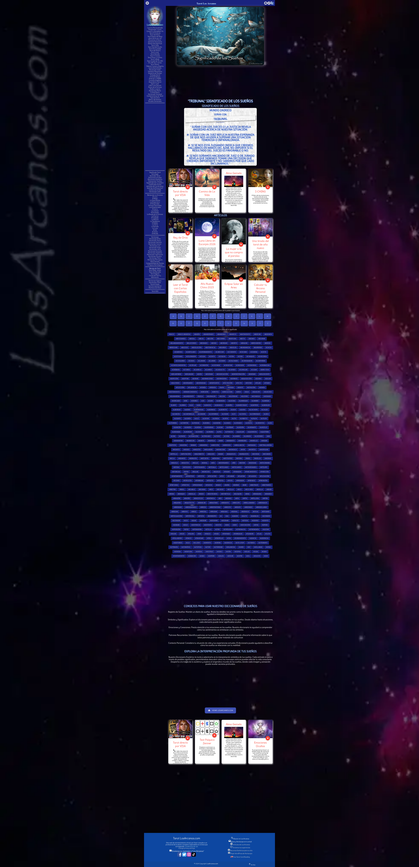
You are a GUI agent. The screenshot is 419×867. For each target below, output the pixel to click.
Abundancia (245, 347)
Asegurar (214, 521)
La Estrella (155, 226)
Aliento (249, 423)
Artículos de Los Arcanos (155, 186)
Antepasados (199, 467)
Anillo (195, 463)
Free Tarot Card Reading (241, 857)
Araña (227, 485)
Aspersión (176, 529)
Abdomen (268, 334)
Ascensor (176, 521)
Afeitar (249, 383)
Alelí (197, 418)
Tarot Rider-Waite (155, 270)
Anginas (268, 458)
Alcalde (264, 410)
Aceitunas (178, 356)
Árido (201, 494)
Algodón (216, 423)
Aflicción (180, 387)
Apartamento (177, 476)
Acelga (202, 356)
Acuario (208, 370)
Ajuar (210, 401)
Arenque (181, 494)
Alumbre (236, 436)
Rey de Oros (180, 237)
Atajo (182, 534)
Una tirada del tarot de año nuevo (260, 244)
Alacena (232, 401)
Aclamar (201, 361)
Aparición (264, 472)
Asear (194, 521)
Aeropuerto (214, 383)
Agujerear (233, 396)
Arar (244, 485)
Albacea (207, 405)
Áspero (265, 525)
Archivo (220, 489)
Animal (204, 463)
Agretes (215, 392)
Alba (198, 405)
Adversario (188, 383)
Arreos (203, 507)
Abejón (210, 339)
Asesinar (224, 521)
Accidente (232, 352)
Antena (176, 467)
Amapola (211, 441)
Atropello (219, 538)
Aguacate (256, 392)
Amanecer (190, 441)
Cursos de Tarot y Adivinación (155, 276)
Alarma (183, 405)
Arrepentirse (215, 507)
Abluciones (191, 343)
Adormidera (222, 379)
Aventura (188, 552)
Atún (229, 538)
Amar (221, 441)
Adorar (195, 379)
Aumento (207, 543)
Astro (217, 529)
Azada (202, 556)
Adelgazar (189, 374)
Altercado (206, 436)
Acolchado (233, 361)
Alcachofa (253, 410)
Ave (248, 547)
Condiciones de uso (191, 846)
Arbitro (172, 489)
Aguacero (268, 392)
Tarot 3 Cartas (155, 56)
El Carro (155, 209)
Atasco (207, 534)
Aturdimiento (240, 538)
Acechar (243, 352)
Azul (248, 556)
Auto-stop (240, 543)
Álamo (173, 405)
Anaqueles (231, 454)
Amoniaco (233, 449)
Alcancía (176, 414)
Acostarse (216, 365)
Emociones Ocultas (155, 178)
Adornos (233, 379)
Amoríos (252, 449)
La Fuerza (155, 216)
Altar (173, 436)
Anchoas (255, 454)
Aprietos (185, 485)
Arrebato (225, 503)
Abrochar (173, 347)
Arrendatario (190, 507)
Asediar (203, 521)
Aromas (228, 498)
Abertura (232, 339)
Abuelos (233, 347)
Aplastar (241, 476)
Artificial (190, 516)
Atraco (188, 538)
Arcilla (230, 489)
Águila (200, 396)
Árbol (182, 489)
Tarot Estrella (155, 54)
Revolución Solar (155, 70)
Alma (270, 423)
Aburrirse (258, 347)
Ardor (269, 489)
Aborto (234, 343)
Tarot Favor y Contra (155, 57)
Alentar (206, 418)
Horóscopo (155, 237)
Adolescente (264, 374)
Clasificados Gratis (155, 185)
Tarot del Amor (155, 35)
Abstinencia (210, 347)
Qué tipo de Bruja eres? (155, 188)
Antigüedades (250, 467)
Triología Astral (155, 75)
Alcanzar (201, 414)
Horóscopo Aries (155, 239)
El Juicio (155, 232)
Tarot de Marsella (155, 272)
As (221, 516)
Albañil (229, 405)
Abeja (201, 339)
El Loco (155, 197)
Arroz (193, 512)
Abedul (192, 339)
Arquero (177, 503)
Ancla (172, 458)
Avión (228, 552)
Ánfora (239, 458)
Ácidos (191, 361)
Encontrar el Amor (155, 40)
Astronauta (240, 529)
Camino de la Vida (155, 190)
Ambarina (203, 445)
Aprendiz (251, 481)
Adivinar (209, 374)
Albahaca (218, 405)
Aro (220, 498)
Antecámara (265, 463)
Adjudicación (222, 374)
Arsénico (245, 512)
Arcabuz (191, 489)
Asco (186, 521)
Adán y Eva (265, 370)
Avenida (177, 552)
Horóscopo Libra (155, 249)
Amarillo (254, 441)
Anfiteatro (227, 458)
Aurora (218, 543)
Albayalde (266, 405)
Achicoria (262, 356)
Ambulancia (239, 445)
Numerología (154, 284)
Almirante (252, 427)
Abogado (203, 343)
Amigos (186, 449)
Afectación (227, 383)
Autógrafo (262, 543)
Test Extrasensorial (155, 286)
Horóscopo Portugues (155, 260)
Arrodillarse (261, 507)
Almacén (177, 427)
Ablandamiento (176, 343)
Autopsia (198, 547)
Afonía (203, 387)
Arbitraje (254, 485)
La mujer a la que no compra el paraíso (234, 252)
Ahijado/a (256, 396)
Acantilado (190, 352)
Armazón (176, 498)
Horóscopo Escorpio (155, 251)
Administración (238, 374)
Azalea (221, 556)
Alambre (255, 401)
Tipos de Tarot (155, 98)
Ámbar (193, 445)
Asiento (265, 521)
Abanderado (208, 334)
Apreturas (174, 485)
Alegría (188, 418)
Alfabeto (243, 418)
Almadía (188, 427)
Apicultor (212, 476)
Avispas (238, 552)
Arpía (245, 498)
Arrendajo (262, 503)
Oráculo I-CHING (155, 78)
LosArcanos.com (212, 864)
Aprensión (263, 481)
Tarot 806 (155, 291)
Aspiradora (197, 529)
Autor (207, 547)
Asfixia (245, 521)
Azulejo (257, 556)
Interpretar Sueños (155, 181)
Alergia (216, 418)
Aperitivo (190, 476)
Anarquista (243, 454)
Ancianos (267, 454)
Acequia (222, 356)
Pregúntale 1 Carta (155, 29)
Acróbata (175, 370)
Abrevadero (256, 343)
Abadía (197, 334)
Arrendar (178, 507)
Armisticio (198, 498)
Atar (199, 534)
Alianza (227, 423)
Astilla (208, 529)
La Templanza (155, 221)
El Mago (155, 199)
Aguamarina (175, 396)
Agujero (244, 396)
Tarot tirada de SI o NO (155, 61)
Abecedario (180, 339)
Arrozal (203, 512)
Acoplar (192, 365)
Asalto (244, 516)
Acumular (243, 370)
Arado (218, 485)
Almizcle (263, 427)
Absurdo (222, 347)
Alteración (193, 436)
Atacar (173, 534)
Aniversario (224, 463)
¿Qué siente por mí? (155, 38)
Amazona (183, 445)
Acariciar (220, 352)
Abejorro (221, 339)
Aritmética (225, 494)
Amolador (208, 449)
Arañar (236, 485)
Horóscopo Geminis (155, 242)
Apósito (210, 481)
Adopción (174, 379)
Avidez (219, 552)
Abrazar (244, 343)
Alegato (177, 418)
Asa (227, 516)
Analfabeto (199, 454)
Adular (268, 379)
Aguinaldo (211, 396)
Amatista (172, 445)
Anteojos (187, 467)
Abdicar (257, 334)
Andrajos (193, 458)
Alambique (243, 401)
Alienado (238, 423)
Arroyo (185, 512)
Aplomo (176, 481)
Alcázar (225, 414)
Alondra (210, 432)
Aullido (196, 543)
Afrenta (213, 387)
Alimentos (260, 423)
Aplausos (252, 476)
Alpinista (229, 432)
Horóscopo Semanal (155, 94)
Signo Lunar (155, 84)
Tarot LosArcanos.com (186, 838)
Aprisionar (197, 485)
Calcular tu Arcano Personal (260, 288)
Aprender (240, 481)
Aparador (237, 472)
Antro (186, 472)
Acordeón (204, 365)
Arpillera (255, 498)
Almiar (220, 427)
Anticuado (224, 467)
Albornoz (211, 410)
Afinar (267, 383)
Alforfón (184, 423)
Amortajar (263, 449)
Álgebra (206, 423)
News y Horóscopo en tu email (240, 842)
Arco (239, 489)
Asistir (218, 525)
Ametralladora (265, 445)
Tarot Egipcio (155, 274)
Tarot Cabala (155, 59)
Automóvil (186, 547)
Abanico (232, 334)
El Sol (155, 230)
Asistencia (195, 525)
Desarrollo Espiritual (155, 43)
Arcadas (202, 489)
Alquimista (252, 432)
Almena (198, 427)
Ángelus (257, 458)
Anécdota (204, 458)
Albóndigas (198, 410)
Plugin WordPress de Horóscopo (240, 853)
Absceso (184, 347)
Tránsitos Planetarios (155, 71)
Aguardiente (189, 396)
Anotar (242, 463)
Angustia (185, 463)
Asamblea (254, 516)
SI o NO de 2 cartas (155, 63)
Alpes (219, 432)
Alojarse (199, 432)
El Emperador (155, 204)
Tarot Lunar (155, 52)
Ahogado (267, 396)
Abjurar (261, 339)
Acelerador (191, 356)
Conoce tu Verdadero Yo (155, 31)
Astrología (154, 174)
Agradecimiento (190, 392)
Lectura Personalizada (155, 28)
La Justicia (155, 211)
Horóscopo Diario (155, 91)
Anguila (174, 463)
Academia (178, 352)
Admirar (252, 374)
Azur (266, 556)
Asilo (185, 525)
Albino (187, 410)
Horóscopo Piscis (155, 258)
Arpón (265, 498)
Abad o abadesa (184, 334)
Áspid (186, 529)
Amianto (176, 449)
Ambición (215, 445)
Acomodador (247, 361)
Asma (227, 525)
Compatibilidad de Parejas (155, 263)
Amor (243, 449)
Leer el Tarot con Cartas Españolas (180, 288)
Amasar (264, 441)
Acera (231, 356)
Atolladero (177, 538)
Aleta (234, 418)
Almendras (209, 427)
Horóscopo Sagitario (155, 253)
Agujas (222, 396)
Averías (199, 552)
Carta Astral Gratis (155, 68)
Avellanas (258, 547)
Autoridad (218, 547)
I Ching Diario (155, 92)
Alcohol (242, 414)
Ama (268, 436)
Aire (185, 401)
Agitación (251, 387)
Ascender (266, 516)
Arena (171, 494)
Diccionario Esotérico (155, 179)
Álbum (233, 410)
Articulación (176, 516)
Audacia (253, 538)
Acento (212, 356)
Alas (191, 405)
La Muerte (155, 219)
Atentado (226, 534)
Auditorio (178, 543)
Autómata (174, 547)
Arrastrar (213, 503)
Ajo (202, 401)
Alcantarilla (189, 414)
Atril (209, 538)
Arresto (227, 507)
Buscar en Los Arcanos (240, 839)
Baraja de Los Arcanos (155, 195)
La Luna (155, 228)
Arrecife (236, 503)
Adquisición (246, 379)
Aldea (266, 414)
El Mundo (155, 233)
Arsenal (234, 512)
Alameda (265, 401)
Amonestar (220, 449)
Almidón (240, 427)
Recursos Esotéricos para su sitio (240, 850)
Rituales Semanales (155, 101)
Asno (235, 525)
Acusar (254, 370)
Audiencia (264, 538)
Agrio (238, 392)
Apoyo (230, 481)
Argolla (191, 494)
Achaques (250, 356)
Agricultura (227, 392)
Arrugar (213, 512)
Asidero (255, 521)
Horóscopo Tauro (155, 240)
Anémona (216, 458)
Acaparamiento (205, 352)
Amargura (242, 441)
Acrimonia (252, 365)
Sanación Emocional (155, 42)
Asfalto (235, 521)
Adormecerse (207, 379)
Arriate (238, 507)
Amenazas (252, 445)
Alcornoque (255, 414)
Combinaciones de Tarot (155, 96)
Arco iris (249, 489)
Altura (226, 436)
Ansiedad (252, 463)
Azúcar (230, 556)
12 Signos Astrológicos (154, 265)
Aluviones (259, 436)
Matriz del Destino (155, 99)
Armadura (257, 494)
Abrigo (267, 343)
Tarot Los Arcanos (206, 3)
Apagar (227, 472)
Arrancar (202, 503)
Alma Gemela (155, 261)
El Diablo (155, 223)
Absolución (196, 347)
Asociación (245, 525)
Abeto (242, 339)
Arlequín (237, 494)
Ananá (220, 454)
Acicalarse (180, 361)
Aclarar (212, 361)
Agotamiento (174, 392)
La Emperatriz (155, 202)
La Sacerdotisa (155, 200)
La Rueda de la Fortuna (155, 214)
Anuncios (206, 472)
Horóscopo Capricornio (155, 254)
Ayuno (264, 552)
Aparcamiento (251, 472)
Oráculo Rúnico (155, 77)
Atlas (259, 534)
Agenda (231, 387)
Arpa (237, 498)
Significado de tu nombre (155, 183)
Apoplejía (187, 481)
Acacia (268, 347)
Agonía (262, 387)
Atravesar (199, 538)
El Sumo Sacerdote (155, 206)
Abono (213, 343)
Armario (268, 494)
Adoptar (185, 379)
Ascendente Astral (155, 82)
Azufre (239, 556)
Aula (188, 543)
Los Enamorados (155, 207)
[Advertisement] (155, 136)
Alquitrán (264, 432)
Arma (247, 494)
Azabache (192, 556)
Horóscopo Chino (155, 282)
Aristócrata (212, 494)
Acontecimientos (178, 365)
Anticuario (236, 467)
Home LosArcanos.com (220, 710)
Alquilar (240, 432)
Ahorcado (176, 401)
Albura (242, 410)
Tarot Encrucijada (155, 49)
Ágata (222, 387)
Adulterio (175, 383)
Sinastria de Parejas (155, 73)
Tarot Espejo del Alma (155, 36)
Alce (233, 414)
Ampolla (173, 454)
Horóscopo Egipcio (155, 281)
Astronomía (254, 529)
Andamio (181, 458)
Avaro (241, 547)
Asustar (266, 529)
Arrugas (224, 512)
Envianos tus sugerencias (240, 848)
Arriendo (248, 507)
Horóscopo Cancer (155, 244)
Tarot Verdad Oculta (155, 47)
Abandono (221, 334)
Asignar (176, 525)
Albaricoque (241, 405)
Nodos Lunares (155, 89)
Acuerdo (232, 370)
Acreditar (228, 365)
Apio (222, 476)
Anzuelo (217, 472)
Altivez (217, 436)
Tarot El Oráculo (155, 33)
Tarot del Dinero (155, 50)
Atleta (267, 534)
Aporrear (199, 481)
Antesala (212, 467)
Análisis (211, 454)
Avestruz (209, 552)
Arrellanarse (249, 503)
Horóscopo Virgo (155, 247)
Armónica (211, 498)
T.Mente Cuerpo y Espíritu (155, 66)
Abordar (223, 343)
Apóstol (220, 481)
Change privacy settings (186, 848)
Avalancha (230, 547)
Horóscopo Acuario (155, 256)
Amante (201, 441)
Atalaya (191, 534)
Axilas (247, 552)
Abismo (252, 339)
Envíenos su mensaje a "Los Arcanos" (186, 851)
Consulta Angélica (155, 80)
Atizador (249, 534)
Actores (186, 370)
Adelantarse (176, 374)
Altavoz (182, 436)
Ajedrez (194, 401)
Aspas (256, 525)
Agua (247, 392)
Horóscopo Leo (155, 246)
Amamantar (178, 441)
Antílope (263, 467)
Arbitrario (266, 485)
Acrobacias (265, 365)
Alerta (225, 418)
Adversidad (201, 383)
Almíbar (230, 427)
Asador (235, 516)
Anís (213, 463)
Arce (211, 489)
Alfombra (173, 423)
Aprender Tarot (155, 176)
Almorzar (188, 432)
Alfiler (264, 418)
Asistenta (208, 525)
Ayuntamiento (178, 556)
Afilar (257, 383)
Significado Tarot (155, 172)
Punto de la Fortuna (155, 87)
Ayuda (255, 552)
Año (233, 463)
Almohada (176, 432)
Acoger (222, 361)
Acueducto (220, 370)
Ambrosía (227, 445)
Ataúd (216, 534)
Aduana (258, 379)
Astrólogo (228, 529)
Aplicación (264, 476)
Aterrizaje (238, 534)
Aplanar (231, 476)
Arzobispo (212, 516)
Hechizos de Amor (155, 288)
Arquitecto (189, 503)
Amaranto (230, 441)
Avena (268, 547)
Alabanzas (220, 401)
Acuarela (197, 370)
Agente (240, 387)
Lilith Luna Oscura (155, 85)
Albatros (254, 405)
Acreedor (240, 365)
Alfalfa (254, 418)
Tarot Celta (155, 45)
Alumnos (247, 436)
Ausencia (228, 543)
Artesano (266, 512)
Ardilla (260, 489)
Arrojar (174, 512)
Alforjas (195, 423)
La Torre (155, 225)
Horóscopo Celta (155, 192)
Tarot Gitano (155, 64)
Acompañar (260, 361)
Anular (195, 472)
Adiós (199, 374)
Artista (201, 516)
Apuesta (209, 485)
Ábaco (171, 334)
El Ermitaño (155, 212)
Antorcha (176, 472)
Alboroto (223, 410)
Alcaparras (213, 414)
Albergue (177, 410)
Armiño (187, 498)
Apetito (201, 476)
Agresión (204, 392)
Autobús (251, 543)
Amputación (186, 454)
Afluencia (192, 387)
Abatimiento (245, 334)
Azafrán (211, 556)
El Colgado (155, 218)
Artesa (255, 512)
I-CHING (260, 191)
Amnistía (196, 449)
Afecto (239, 383)
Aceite (263, 352)
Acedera (253, 352)
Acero (240, 356)
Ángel (248, 458)
